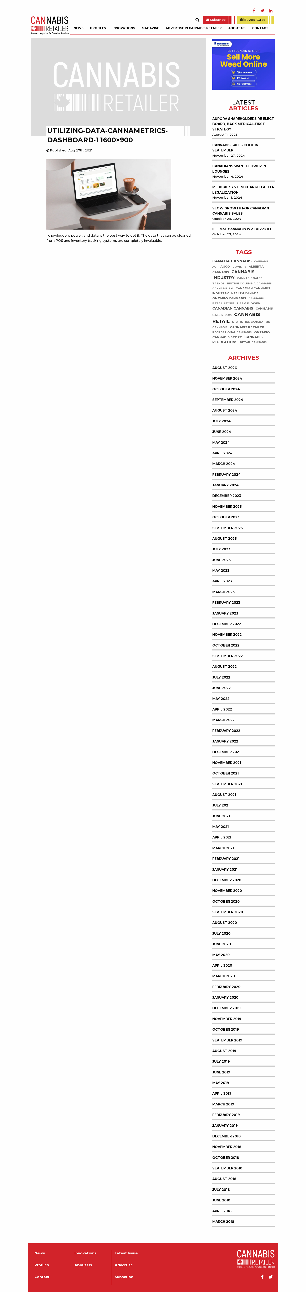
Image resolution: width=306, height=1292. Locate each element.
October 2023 (225, 517)
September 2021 (227, 784)
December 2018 (226, 1136)
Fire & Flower (248, 303)
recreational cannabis (232, 332)
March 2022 (223, 720)
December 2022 (226, 624)
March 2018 (223, 1221)
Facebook (254, 11)
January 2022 (225, 741)
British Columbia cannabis (249, 283)
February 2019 (226, 1115)
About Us (236, 28)
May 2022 (220, 699)
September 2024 (227, 400)
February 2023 (226, 602)
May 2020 (221, 955)
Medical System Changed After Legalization (243, 189)
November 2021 (226, 763)
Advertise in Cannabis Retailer (194, 28)
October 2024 (226, 389)
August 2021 (224, 795)
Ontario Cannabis (229, 298)
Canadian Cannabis (232, 308)
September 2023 (227, 528)
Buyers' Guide (254, 19)
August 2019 (224, 1051)
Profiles (98, 28)
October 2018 (225, 1157)
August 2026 (224, 368)
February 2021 (226, 859)
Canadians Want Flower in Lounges (239, 168)
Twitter (262, 11)
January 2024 (225, 485)
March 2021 (223, 848)
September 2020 (227, 912)
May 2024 (221, 442)
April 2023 (222, 581)
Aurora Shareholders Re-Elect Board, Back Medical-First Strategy (243, 124)
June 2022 (221, 688)
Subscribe (217, 19)
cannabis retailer (247, 327)
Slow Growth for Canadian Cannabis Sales (240, 211)
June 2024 (221, 432)
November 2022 (227, 634)
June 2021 (221, 816)
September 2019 (227, 1040)
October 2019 (225, 1029)
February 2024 (226, 474)
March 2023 (223, 592)
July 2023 (221, 549)
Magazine (150, 28)
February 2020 (226, 987)
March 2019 (223, 1104)
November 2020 (227, 890)
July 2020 (221, 933)
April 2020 (222, 965)
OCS (228, 315)
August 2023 (224, 538)
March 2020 (223, 976)
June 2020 (221, 944)
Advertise (124, 1265)
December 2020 (226, 880)
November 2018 (226, 1147)
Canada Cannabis (232, 261)
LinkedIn (270, 11)
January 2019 (225, 1125)
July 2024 (221, 421)
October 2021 (225, 773)
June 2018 (221, 1200)
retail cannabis (253, 342)
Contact (260, 28)
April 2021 (221, 837)
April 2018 (221, 1211)
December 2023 (226, 496)
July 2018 (221, 1189)
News (78, 28)
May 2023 (220, 570)
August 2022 (224, 666)
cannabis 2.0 (222, 288)
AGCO (225, 266)
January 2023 (225, 613)
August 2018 (224, 1179)
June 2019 (221, 1072)
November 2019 (226, 1019)
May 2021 (220, 827)
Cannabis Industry (233, 275)
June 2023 (221, 560)
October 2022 (225, 645)
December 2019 (226, 1008)
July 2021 (221, 805)
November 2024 (227, 378)
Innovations (124, 28)
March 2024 (223, 464)
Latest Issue (126, 1253)
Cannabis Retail (236, 318)
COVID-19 (239, 266)
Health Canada (245, 293)
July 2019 (221, 1061)
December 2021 (226, 752)
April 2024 (222, 453)
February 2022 (226, 731)
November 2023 (227, 506)
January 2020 (225, 997)
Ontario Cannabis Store (241, 335)
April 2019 (221, 1093)
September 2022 (227, 656)
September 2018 (227, 1168)
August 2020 (224, 922)
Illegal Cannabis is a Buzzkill (242, 229)
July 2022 (221, 677)
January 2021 (225, 869)
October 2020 (226, 901)
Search (197, 20)
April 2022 (222, 709)
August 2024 (224, 410)
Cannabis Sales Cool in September (235, 147)
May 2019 (220, 1083)
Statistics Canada (247, 322)
